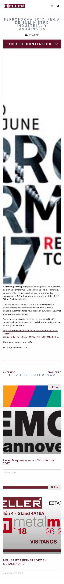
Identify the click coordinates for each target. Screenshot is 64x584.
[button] (52, 6)
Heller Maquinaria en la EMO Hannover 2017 (29, 461)
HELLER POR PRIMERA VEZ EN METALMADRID (25, 562)
